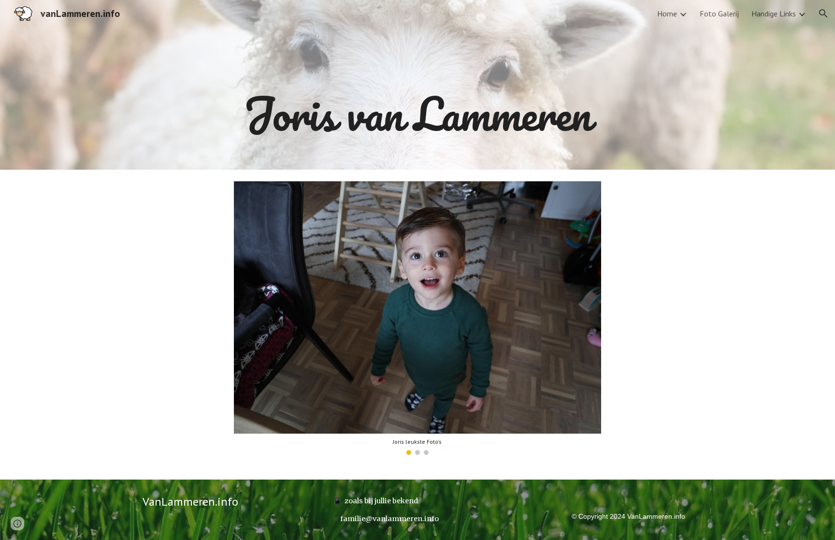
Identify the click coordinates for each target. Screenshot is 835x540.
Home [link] (667, 13)
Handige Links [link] (773, 13)
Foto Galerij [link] (719, 13)
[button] (823, 13)
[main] (417, 85)
